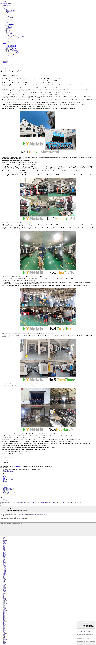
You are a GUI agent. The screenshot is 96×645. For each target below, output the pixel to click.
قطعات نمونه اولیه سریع (11, 53)
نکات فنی (6, 58)
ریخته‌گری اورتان (10, 18)
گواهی (6, 13)
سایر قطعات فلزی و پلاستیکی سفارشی (12, 52)
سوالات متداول (5, 61)
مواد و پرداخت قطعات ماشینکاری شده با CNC (15, 36)
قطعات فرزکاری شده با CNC (12, 51)
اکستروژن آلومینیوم (10, 38)
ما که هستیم (7, 9)
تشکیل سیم (24, 502)
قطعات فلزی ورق (8, 44)
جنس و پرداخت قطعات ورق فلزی (13, 35)
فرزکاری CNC (9, 26)
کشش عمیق (9, 32)
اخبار (3, 57)
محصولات (4, 43)
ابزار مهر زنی (9, 31)
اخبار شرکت (5, 500)
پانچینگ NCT (9, 33)
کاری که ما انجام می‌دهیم (9, 11)
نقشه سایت (56, 502)
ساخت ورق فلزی (8, 20)
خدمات (4, 14)
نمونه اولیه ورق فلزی (11, 16)
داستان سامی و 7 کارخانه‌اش (10, 10)
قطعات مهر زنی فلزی (9, 47)
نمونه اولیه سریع (8, 15)
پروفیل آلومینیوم (30, 502)
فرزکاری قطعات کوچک (49, 502)
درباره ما (4, 8)
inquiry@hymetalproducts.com (5, 3)
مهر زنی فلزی (7, 30)
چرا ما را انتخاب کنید (8, 12)
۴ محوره (8, 502)
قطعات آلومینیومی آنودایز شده (38, 502)
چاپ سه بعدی (9, 19)
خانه (3, 7)
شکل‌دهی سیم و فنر (10, 54)
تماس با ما (4, 62)
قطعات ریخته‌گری (10, 55)
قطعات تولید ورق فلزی (11, 46)
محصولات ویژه (61, 502)
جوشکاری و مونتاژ (10, 24)
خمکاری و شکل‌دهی (10, 23)
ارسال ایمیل (2, 504)
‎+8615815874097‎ (6, 470)
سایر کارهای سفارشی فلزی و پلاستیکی (12, 37)
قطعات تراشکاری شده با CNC (12, 50)
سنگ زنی (8, 29)
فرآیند (4, 478)
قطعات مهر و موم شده (11, 48)
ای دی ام (8, 28)
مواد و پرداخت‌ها (8, 34)
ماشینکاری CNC (10, 17)
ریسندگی (8, 42)
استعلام (17, 466)
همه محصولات (4, 502)
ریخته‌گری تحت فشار (11, 39)
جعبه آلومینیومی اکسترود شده (16, 502)
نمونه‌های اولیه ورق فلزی (11, 45)
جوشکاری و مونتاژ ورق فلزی (8, 494)
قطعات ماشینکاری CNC (9, 49)
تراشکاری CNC (10, 27)
